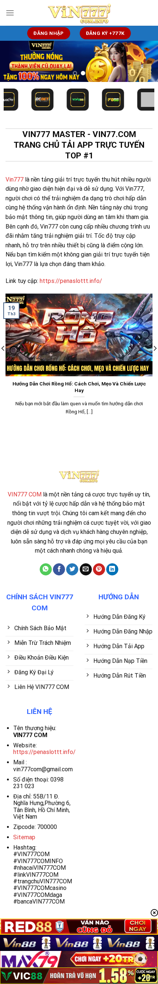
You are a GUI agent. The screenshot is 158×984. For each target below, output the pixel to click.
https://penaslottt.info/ (71, 280)
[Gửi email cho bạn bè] (86, 569)
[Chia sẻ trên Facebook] (59, 569)
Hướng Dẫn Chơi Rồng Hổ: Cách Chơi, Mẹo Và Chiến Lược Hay (79, 387)
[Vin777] (79, 13)
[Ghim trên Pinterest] (99, 569)
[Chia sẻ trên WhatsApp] (46, 569)
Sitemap (24, 837)
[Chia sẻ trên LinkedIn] (112, 569)
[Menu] (10, 13)
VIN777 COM (25, 494)
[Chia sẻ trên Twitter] (72, 569)
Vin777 (15, 179)
